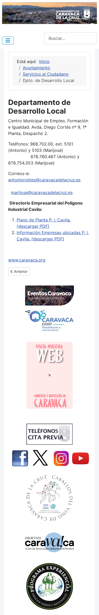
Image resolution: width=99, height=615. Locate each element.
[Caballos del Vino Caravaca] (49, 498)
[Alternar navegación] (8, 41)
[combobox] (70, 38)
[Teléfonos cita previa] (49, 434)
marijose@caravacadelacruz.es (42, 192)
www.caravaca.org (26, 260)
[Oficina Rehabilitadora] (49, 320)
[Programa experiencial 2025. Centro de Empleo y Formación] (49, 586)
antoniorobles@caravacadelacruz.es (44, 179)
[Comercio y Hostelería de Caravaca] (49, 375)
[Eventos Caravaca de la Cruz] (49, 295)
